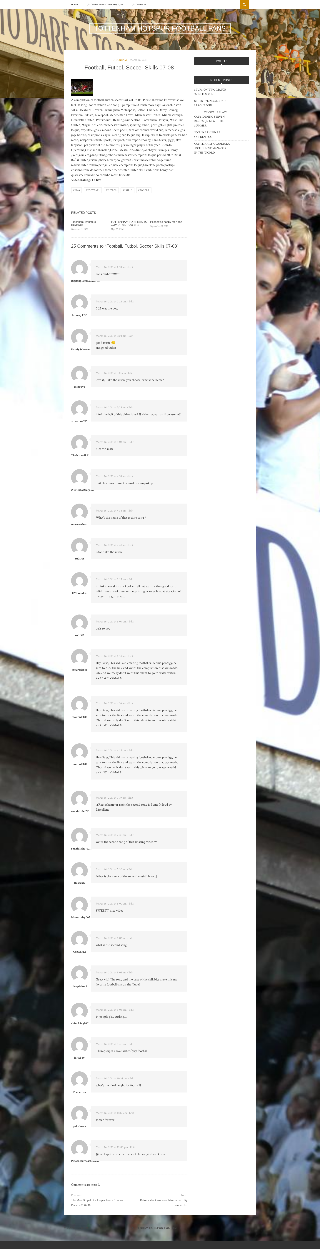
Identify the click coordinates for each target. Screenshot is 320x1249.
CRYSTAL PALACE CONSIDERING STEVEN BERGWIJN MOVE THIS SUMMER (210, 119)
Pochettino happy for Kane (166, 221)
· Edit (130, 267)
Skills (127, 190)
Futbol (111, 190)
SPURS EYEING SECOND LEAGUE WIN (210, 103)
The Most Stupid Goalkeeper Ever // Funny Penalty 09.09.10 (97, 1202)
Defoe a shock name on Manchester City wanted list (163, 1202)
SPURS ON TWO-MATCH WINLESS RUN (210, 92)
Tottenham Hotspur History (104, 4)
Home (75, 4)
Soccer (143, 190)
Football (93, 190)
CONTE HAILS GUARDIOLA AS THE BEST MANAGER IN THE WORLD (212, 148)
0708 (76, 190)
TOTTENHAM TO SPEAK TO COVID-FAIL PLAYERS (129, 223)
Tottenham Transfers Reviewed (83, 223)
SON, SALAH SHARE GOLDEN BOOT (207, 135)
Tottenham (138, 4)
